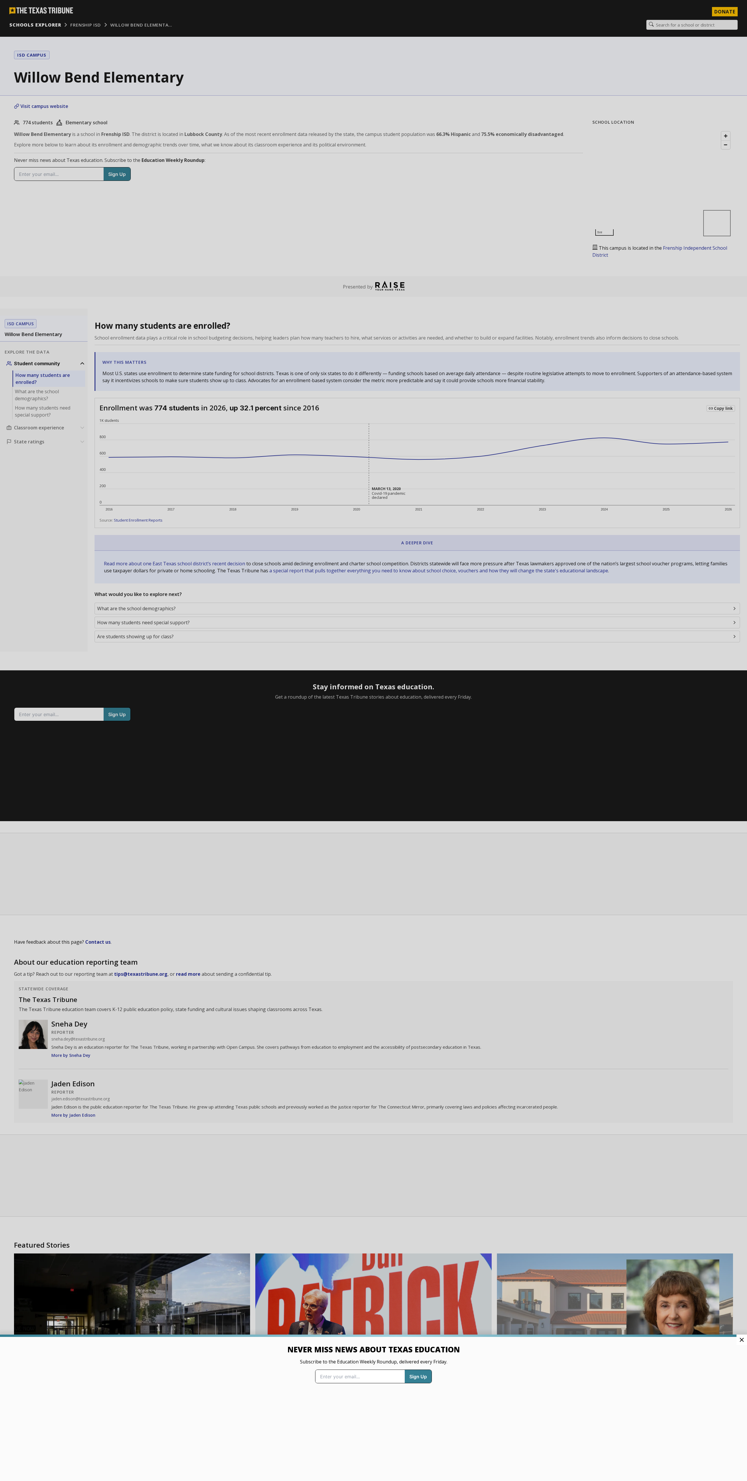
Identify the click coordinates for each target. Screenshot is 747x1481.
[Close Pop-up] (741, 1340)
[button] (373, 740)
